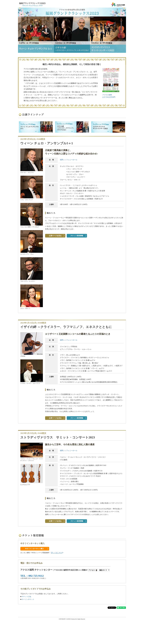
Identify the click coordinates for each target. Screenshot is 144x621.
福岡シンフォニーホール (68, 160)
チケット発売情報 (77, 235)
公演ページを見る (55, 235)
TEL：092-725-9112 (32, 575)
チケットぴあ (26, 596)
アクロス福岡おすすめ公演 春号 (108, 96)
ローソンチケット (28, 599)
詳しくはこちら (56, 553)
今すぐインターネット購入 (34, 548)
